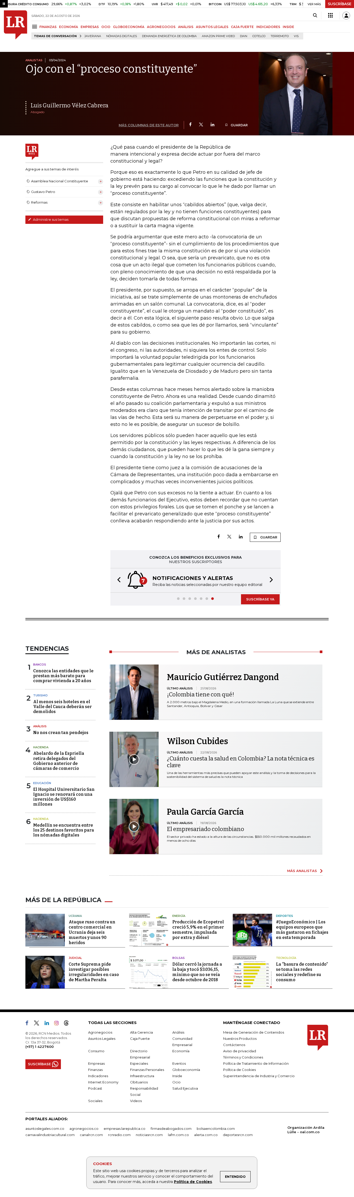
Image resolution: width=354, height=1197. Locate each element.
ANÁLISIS (185, 27)
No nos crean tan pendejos (60, 732)
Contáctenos (234, 1045)
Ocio (176, 1082)
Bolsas (178, 958)
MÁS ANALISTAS (302, 871)
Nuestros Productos (240, 1038)
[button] (117, 580)
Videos (136, 1101)
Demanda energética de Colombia (169, 36)
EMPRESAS (90, 27)
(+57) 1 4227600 (39, 1046)
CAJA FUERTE (242, 27)
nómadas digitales (121, 36)
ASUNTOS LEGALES (212, 27)
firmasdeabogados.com (171, 1128)
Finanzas (95, 1070)
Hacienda (40, 747)
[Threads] (68, 1024)
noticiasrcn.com (149, 1135)
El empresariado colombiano (205, 829)
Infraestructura (142, 1076)
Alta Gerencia (141, 1032)
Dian (243, 36)
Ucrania (75, 916)
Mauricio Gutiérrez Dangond (223, 677)
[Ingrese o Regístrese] (346, 15)
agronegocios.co (83, 1128)
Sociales (95, 1101)
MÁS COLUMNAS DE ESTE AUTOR (149, 125)
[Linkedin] (212, 124)
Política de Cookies (193, 1181)
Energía (178, 916)
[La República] (15, 24)
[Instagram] (58, 1024)
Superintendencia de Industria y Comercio (259, 1076)
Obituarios (139, 1082)
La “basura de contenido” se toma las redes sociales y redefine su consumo (302, 972)
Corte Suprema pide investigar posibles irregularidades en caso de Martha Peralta (94, 972)
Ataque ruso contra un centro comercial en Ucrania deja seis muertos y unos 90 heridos (92, 932)
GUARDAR (239, 125)
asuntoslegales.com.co (44, 1128)
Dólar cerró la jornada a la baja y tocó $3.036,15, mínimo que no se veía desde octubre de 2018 (197, 972)
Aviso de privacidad (239, 1051)
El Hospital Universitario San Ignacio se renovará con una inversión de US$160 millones (64, 797)
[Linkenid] (49, 1024)
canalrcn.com (91, 1135)
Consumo (96, 1051)
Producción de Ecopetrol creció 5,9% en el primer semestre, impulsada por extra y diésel (198, 929)
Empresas (96, 1063)
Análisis (40, 726)
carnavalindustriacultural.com (50, 1135)
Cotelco (258, 36)
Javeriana (92, 36)
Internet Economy (103, 1082)
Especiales (139, 1063)
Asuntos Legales (101, 1038)
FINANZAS (47, 27)
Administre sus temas (50, 219)
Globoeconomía (186, 1070)
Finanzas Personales (147, 1070)
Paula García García (205, 812)
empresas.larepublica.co (124, 1128)
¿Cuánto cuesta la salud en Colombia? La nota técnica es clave (240, 762)
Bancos (39, 664)
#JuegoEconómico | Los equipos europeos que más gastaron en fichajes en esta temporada (302, 929)
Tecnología (286, 958)
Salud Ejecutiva (185, 1088)
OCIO (105, 27)
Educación (42, 783)
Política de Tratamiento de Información (256, 1063)
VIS (296, 36)
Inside (177, 1076)
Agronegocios (100, 1032)
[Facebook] (190, 124)
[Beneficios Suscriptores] (330, 15)
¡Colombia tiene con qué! (200, 694)
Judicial (75, 958)
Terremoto (280, 36)
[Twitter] (201, 124)
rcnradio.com (119, 1135)
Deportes (284, 916)
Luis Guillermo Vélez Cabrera (69, 105)
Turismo (40, 695)
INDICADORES (268, 27)
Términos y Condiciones (243, 1057)
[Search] (314, 15)
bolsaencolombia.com (216, 1128)
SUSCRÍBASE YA (260, 599)
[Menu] (35, 26)
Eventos (179, 1063)
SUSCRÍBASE (339, 4)
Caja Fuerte (140, 1038)
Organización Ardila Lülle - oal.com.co (305, 1129)
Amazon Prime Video (218, 36)
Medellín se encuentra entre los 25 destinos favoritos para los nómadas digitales (63, 830)
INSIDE (288, 27)
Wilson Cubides (197, 741)
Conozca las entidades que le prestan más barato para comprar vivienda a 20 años (63, 675)
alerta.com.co (206, 1135)
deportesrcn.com (238, 1135)
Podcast (95, 1088)
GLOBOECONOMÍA (128, 27)
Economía (180, 1051)
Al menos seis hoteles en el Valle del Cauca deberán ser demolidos (62, 706)
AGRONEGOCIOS (161, 27)
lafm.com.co (178, 1135)
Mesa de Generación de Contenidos (253, 1032)
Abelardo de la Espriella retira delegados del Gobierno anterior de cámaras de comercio (58, 761)
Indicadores (98, 1076)
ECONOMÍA (68, 27)
